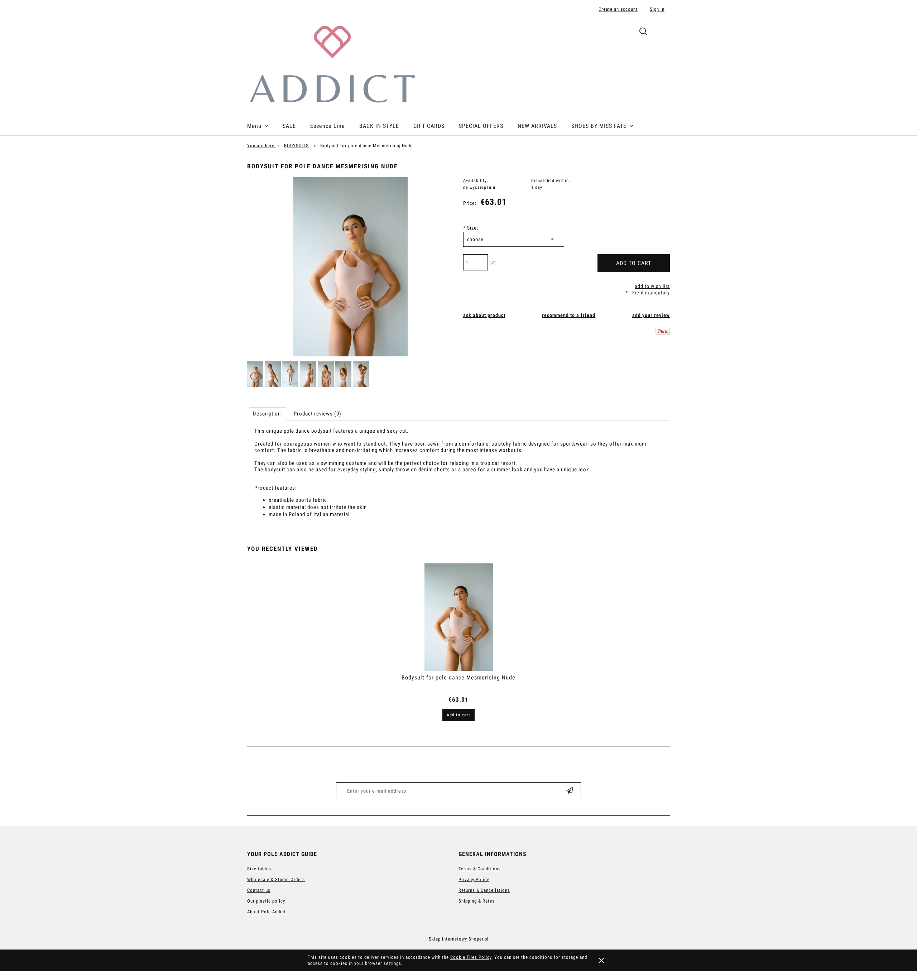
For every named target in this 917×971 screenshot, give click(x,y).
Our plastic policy (266, 901)
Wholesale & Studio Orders (276, 879)
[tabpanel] (458, 479)
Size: (470, 228)
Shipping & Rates (476, 901)
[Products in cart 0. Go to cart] (662, 33)
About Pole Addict (266, 911)
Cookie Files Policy (470, 957)
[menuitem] (265, 126)
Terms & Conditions (479, 868)
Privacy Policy (473, 879)
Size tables (259, 868)
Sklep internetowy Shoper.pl (459, 939)
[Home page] (332, 63)
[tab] (267, 413)
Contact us (258, 890)
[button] (484, 315)
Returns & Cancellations (484, 890)
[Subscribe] (570, 791)
